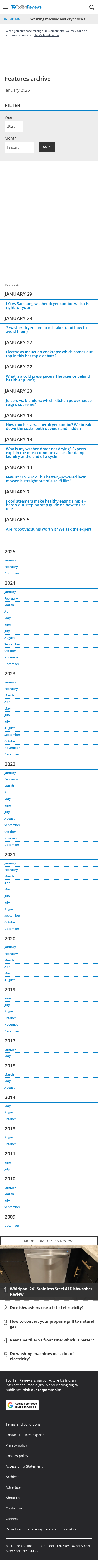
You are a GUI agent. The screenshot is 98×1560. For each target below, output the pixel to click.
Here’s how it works (46, 35)
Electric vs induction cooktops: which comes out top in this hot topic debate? (49, 353)
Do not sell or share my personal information (41, 1529)
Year (9, 117)
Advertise (13, 1487)
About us (13, 1497)
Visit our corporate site (42, 1389)
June (7, 624)
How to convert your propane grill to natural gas (52, 1324)
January (10, 560)
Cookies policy (17, 1455)
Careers (12, 1518)
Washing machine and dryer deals (57, 19)
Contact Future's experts (25, 1435)
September (12, 644)
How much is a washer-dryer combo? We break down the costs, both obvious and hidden (48, 426)
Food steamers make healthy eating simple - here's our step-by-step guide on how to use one (46, 504)
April (8, 611)
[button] (5, 7)
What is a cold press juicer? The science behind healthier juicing (48, 378)
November (12, 657)
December (11, 573)
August (9, 637)
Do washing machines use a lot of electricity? (42, 1356)
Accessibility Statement (24, 1466)
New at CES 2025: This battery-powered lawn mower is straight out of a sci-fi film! (46, 478)
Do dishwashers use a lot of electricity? (47, 1308)
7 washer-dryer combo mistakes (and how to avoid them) (46, 329)
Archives (12, 1476)
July (7, 631)
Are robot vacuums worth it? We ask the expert (48, 529)
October (10, 651)
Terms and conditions (23, 1424)
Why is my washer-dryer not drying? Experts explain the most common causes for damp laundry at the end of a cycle (46, 452)
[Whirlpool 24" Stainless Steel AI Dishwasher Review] (49, 1273)
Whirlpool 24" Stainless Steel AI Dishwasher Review (51, 1291)
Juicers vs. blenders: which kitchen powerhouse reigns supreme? (49, 402)
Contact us (14, 1508)
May (7, 618)
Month (11, 138)
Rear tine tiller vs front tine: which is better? (52, 1340)
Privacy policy (16, 1445)
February (11, 566)
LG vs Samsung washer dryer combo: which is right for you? (47, 305)
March (9, 605)
